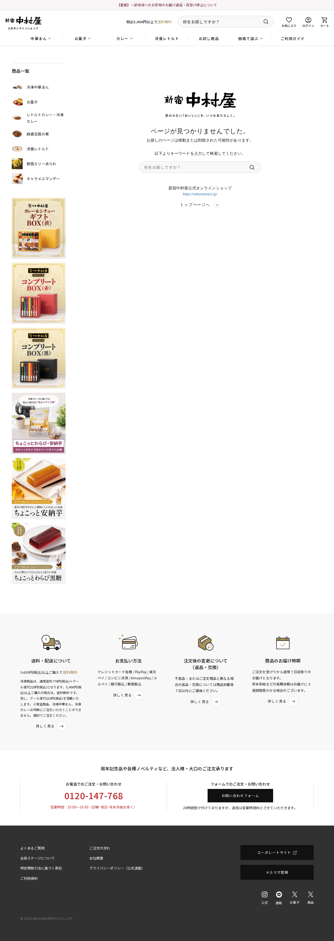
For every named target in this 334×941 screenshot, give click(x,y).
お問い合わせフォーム (240, 795)
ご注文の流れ (99, 848)
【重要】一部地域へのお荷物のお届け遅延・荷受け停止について (167, 4)
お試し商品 (209, 38)
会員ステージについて (37, 858)
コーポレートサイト (274, 852)
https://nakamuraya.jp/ (200, 194)
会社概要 (96, 858)
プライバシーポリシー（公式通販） (117, 868)
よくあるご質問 (32, 848)
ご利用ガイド (293, 38)
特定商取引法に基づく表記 (41, 868)
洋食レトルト (167, 38)
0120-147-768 (93, 795)
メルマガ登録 (277, 872)
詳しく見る (45, 726)
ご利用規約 (29, 878)
